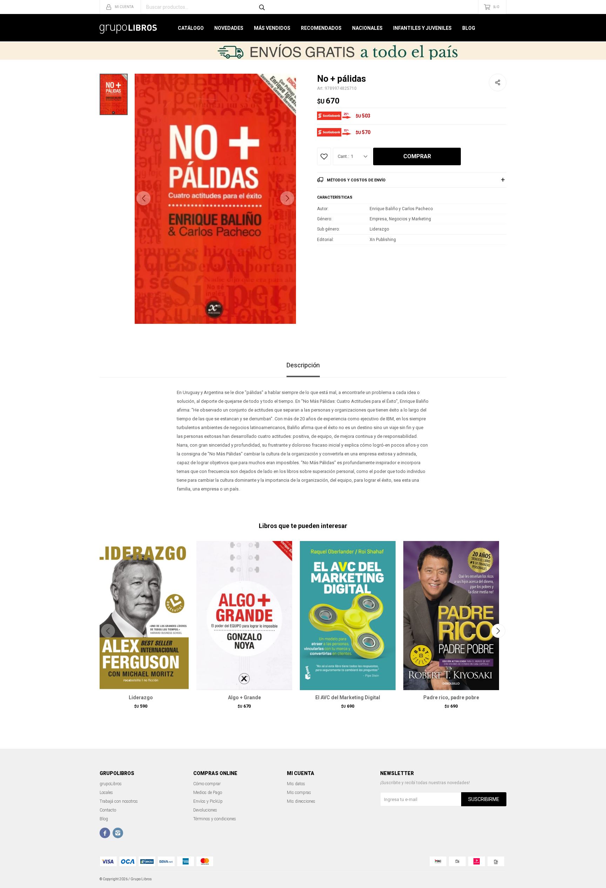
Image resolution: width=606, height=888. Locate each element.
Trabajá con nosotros (119, 801)
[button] (287, 198)
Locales (106, 792)
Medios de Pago (207, 792)
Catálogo (191, 28)
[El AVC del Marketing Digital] (347, 615)
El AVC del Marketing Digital (347, 697)
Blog (468, 28)
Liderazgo (141, 697)
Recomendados (321, 28)
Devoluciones (205, 810)
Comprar (417, 156)
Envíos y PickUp (208, 801)
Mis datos (296, 783)
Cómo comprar (207, 783)
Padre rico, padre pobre (451, 697)
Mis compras (299, 792)
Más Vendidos (272, 28)
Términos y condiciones (214, 818)
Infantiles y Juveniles (422, 28)
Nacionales (367, 28)
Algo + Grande (244, 697)
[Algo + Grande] (244, 615)
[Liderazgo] (141, 615)
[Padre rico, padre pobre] (451, 615)
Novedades (228, 28)
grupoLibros (111, 783)
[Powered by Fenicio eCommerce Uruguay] (495, 879)
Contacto (108, 810)
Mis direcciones (301, 801)
